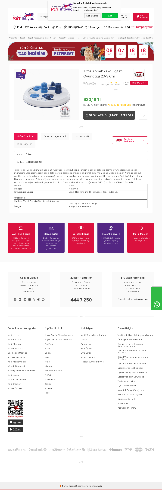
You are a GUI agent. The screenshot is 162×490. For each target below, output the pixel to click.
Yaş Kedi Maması (16, 357)
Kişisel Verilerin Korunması (131, 376)
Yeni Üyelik (86, 348)
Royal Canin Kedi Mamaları (58, 339)
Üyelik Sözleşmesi (127, 385)
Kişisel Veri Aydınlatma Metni (132, 372)
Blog (126, 27)
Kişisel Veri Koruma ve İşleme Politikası (133, 358)
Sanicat (48, 383)
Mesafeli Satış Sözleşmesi (131, 390)
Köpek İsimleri (15, 339)
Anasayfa (86, 344)
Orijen (47, 352)
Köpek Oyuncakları (17, 379)
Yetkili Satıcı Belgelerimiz (93, 335)
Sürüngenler (74, 27)
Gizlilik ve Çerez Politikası (130, 367)
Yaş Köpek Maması (17, 352)
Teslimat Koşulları (126, 381)
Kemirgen (94, 27)
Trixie (28, 154)
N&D (46, 357)
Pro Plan (48, 344)
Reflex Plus (49, 379)
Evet (109, 15)
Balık (45, 27)
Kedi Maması (14, 344)
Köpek (32, 27)
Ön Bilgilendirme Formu (130, 339)
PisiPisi (47, 375)
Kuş (57, 27)
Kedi (18, 27)
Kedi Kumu (13, 375)
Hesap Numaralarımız (92, 361)
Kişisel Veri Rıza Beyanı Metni (132, 363)
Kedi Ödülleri (14, 383)
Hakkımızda (123, 403)
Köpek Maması (15, 348)
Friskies (48, 366)
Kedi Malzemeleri (17, 361)
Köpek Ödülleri (15, 388)
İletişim (84, 339)
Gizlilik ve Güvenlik (127, 398)
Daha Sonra (92, 15)
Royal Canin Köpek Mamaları (59, 335)
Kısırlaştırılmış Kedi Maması (21, 370)
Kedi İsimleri (14, 335)
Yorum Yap (126, 83)
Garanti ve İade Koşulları (130, 394)
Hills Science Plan (53, 370)
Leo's (47, 361)
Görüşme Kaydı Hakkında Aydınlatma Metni (130, 345)
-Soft (63, 486)
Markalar (111, 27)
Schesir (48, 388)
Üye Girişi (86, 352)
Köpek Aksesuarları (17, 366)
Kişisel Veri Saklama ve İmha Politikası (132, 351)
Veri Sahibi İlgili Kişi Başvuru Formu (135, 335)
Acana (47, 348)
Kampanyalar (142, 27)
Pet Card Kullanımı (129, 140)
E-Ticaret (71, 486)
